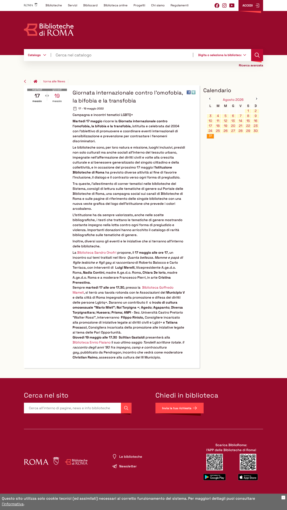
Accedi (247, 5)
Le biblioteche (130, 456)
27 (233, 131)
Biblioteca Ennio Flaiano (92, 342)
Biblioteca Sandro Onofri (96, 252)
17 (210, 126)
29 (248, 131)
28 (240, 131)
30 (256, 131)
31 (210, 136)
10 (210, 121)
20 (233, 126)
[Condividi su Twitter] (193, 92)
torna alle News (54, 81)
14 (240, 121)
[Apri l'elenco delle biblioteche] (244, 55)
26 (226, 131)
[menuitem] (54, 5)
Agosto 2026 (233, 99)
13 (233, 121)
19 (225, 126)
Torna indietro (27, 81)
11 (218, 121)
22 (248, 126)
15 (248, 121)
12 (225, 121)
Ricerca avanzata (251, 65)
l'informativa (13, 504)
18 (218, 126)
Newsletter (128, 466)
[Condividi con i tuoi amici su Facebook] (189, 92)
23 (256, 126)
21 (240, 126)
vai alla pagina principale (37, 81)
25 (218, 131)
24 (210, 131)
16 (255, 121)
